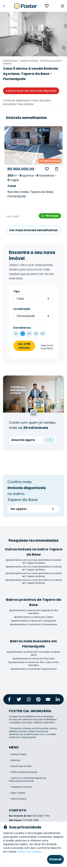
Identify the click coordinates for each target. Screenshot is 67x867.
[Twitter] (19, 699)
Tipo (16, 291)
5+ (42, 333)
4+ (36, 333)
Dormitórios (22, 328)
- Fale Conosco (18, 798)
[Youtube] (48, 699)
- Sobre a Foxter (18, 754)
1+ (16, 333)
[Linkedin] (57, 699)
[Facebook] (9, 699)
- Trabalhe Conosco (20, 786)
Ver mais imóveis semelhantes (33, 230)
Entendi (55, 859)
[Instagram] (28, 699)
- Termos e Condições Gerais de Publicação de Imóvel (27, 779)
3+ (29, 333)
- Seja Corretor (17, 792)
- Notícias (14, 760)
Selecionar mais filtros (47, 347)
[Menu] (62, 5)
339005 (7, 63)
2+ (22, 333)
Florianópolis (10, 60)
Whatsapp (52, 215)
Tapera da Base (29, 60)
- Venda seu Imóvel (20, 766)
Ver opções (18, 509)
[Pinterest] (38, 699)
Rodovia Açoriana (50, 60)
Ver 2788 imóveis (24, 346)
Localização (21, 309)
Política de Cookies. (29, 851)
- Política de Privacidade (23, 772)
